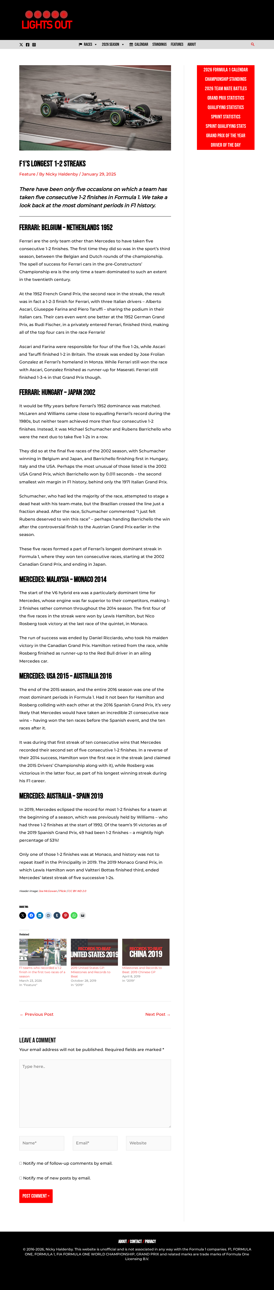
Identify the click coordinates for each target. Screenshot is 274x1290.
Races (88, 44)
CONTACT (136, 1241)
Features (177, 44)
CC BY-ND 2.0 (77, 891)
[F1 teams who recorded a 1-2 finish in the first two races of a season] (43, 952)
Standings (159, 44)
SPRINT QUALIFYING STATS (226, 126)
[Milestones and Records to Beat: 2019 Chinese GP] (146, 952)
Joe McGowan (48, 891)
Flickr (62, 891)
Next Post (158, 1014)
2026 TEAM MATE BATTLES (226, 89)
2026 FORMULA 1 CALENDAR (226, 70)
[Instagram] (34, 45)
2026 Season (110, 44)
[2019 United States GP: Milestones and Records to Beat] (94, 952)
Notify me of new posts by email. (57, 1178)
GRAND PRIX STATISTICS (225, 98)
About (192, 44)
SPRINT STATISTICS (225, 117)
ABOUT (122, 1241)
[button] (253, 44)
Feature (27, 174)
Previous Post (37, 1014)
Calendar (141, 44)
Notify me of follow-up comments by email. (67, 1163)
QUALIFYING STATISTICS (226, 107)
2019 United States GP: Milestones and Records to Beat (90, 972)
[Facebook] (28, 45)
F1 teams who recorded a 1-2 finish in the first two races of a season (42, 972)
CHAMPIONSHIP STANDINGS (225, 79)
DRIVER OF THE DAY (226, 145)
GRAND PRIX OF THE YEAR (225, 136)
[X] (21, 45)
